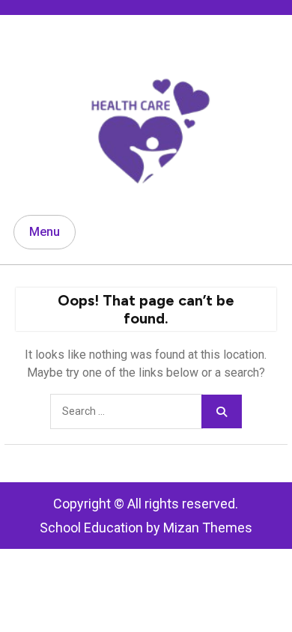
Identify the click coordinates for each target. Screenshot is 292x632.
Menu (44, 232)
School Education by (146, 527)
